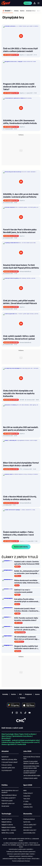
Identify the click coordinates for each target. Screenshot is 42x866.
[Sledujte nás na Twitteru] (21, 712)
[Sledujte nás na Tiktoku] (25, 712)
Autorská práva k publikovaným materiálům (21, 849)
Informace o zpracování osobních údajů (18, 854)
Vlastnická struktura (26, 856)
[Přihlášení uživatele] (35, 3)
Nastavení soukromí (14, 856)
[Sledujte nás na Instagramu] (16, 712)
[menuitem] (7, 11)
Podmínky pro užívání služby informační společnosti (20, 851)
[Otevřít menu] (38, 3)
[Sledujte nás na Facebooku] (12, 712)
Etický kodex (35, 858)
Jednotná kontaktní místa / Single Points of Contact (16, 858)
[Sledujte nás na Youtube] (29, 712)
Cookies (32, 854)
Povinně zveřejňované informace (21, 861)
